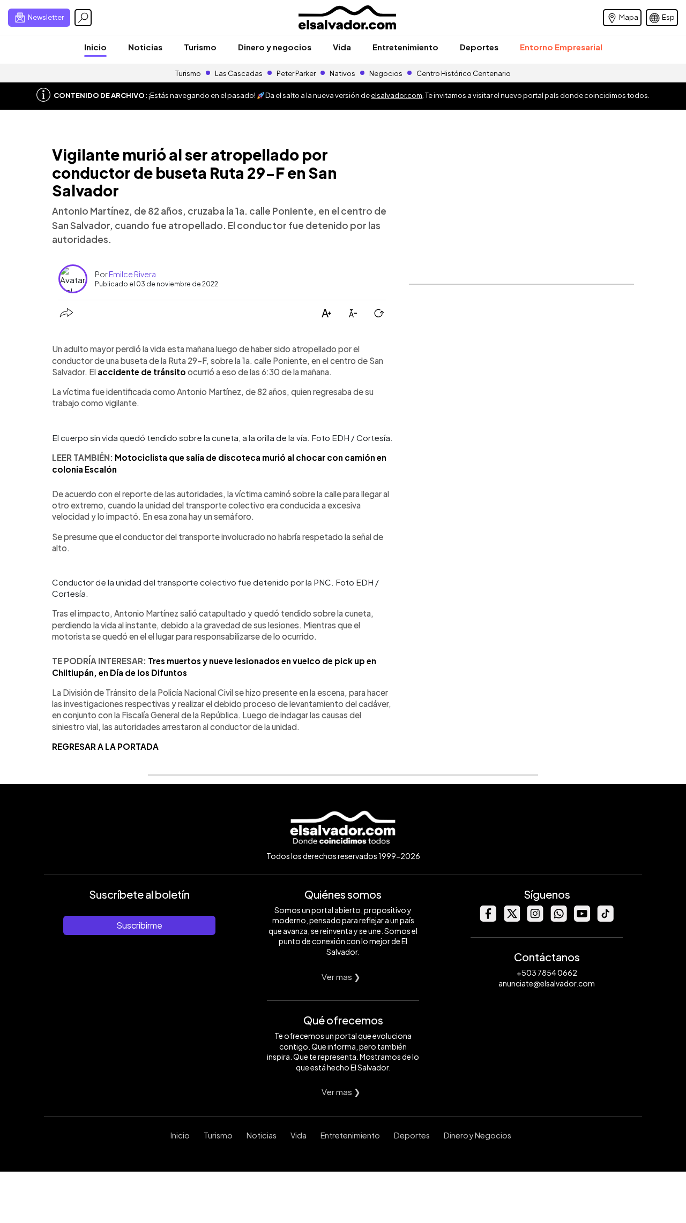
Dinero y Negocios (477, 1135)
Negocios (385, 73)
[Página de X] (511, 919)
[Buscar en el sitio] (83, 17)
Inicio (95, 47)
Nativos (342, 73)
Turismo (200, 47)
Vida (342, 47)
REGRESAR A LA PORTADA (105, 746)
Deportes (479, 47)
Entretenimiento (405, 47)
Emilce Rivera (132, 274)
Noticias (145, 47)
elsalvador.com (396, 95)
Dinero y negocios (274, 47)
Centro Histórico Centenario (463, 73)
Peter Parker (297, 73)
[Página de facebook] (487, 919)
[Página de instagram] (534, 919)
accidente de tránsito (142, 372)
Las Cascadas (239, 73)
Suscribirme (139, 925)
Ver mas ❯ (341, 976)
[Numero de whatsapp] (558, 919)
